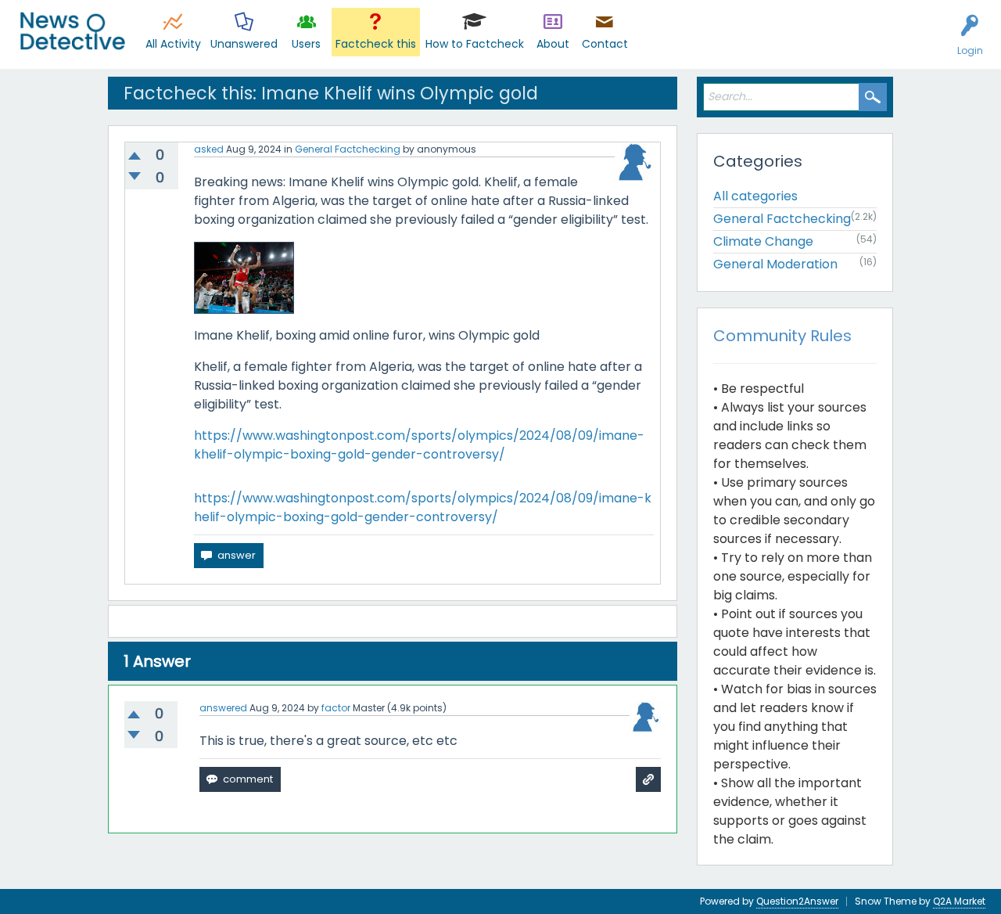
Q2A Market (959, 901)
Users (306, 44)
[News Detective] (72, 31)
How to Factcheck (474, 44)
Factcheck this (375, 44)
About (552, 44)
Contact (605, 44)
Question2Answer (797, 901)
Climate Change (763, 241)
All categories (755, 196)
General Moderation (775, 264)
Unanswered (244, 44)
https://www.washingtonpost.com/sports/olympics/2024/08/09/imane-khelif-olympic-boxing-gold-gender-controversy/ (419, 444)
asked (209, 149)
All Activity (173, 44)
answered (223, 707)
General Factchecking (347, 149)
